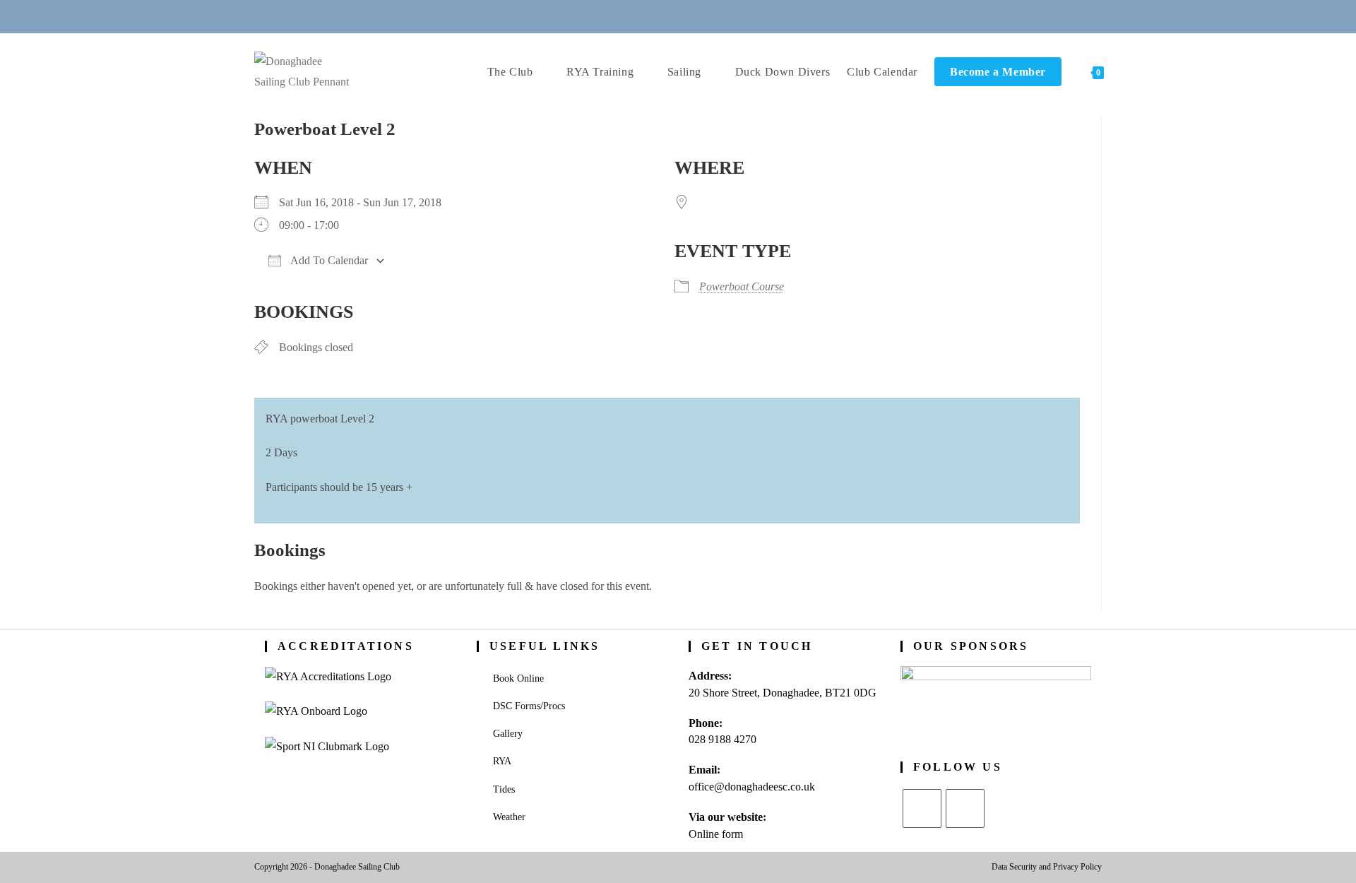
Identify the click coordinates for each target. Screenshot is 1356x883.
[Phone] (626, 16)
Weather (509, 817)
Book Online (518, 678)
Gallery (508, 733)
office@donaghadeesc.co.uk (752, 787)
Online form (716, 834)
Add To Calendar (328, 260)
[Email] (661, 16)
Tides (504, 789)
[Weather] (695, 16)
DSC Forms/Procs (529, 706)
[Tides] (729, 16)
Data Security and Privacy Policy (1047, 867)
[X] (922, 808)
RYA (502, 761)
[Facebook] (965, 808)
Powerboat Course (741, 286)
